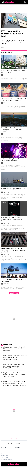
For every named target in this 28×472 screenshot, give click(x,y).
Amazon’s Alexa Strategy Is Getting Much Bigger (13, 280)
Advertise (17, 449)
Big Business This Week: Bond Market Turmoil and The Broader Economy (14, 348)
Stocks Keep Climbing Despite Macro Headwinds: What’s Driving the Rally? (13, 250)
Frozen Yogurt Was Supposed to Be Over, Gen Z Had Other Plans (13, 99)
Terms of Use (4, 457)
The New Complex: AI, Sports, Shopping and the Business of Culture (11, 219)
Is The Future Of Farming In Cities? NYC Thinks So (13, 71)
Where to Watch (5, 449)
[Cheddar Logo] (9, 2)
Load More (14, 293)
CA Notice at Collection (6, 459)
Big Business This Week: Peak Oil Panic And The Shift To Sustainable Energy (15, 357)
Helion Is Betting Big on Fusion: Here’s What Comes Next (12, 160)
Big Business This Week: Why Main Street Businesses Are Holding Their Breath (13, 366)
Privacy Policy (4, 455)
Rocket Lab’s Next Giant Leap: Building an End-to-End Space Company (11, 129)
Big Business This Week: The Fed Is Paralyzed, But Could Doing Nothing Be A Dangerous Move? (14, 383)
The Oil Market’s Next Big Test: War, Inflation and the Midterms (13, 189)
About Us (3, 450)
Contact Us (17, 450)
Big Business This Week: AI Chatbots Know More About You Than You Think (14, 374)
